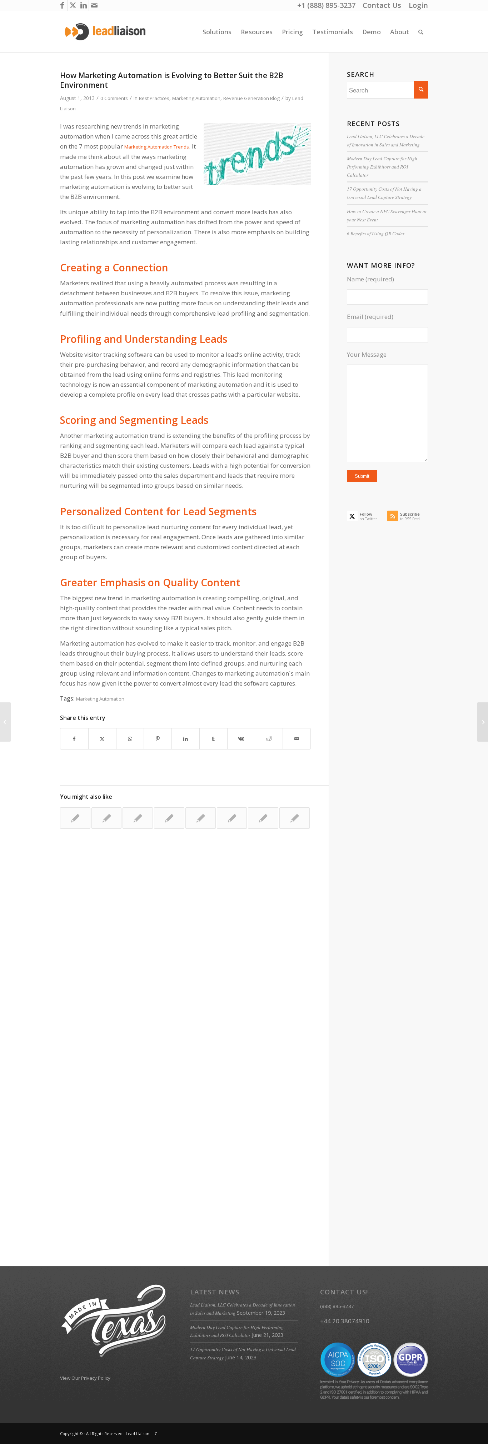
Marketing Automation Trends (156, 147)
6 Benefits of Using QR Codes (375, 233)
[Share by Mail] (296, 738)
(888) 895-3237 (337, 1306)
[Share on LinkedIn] (185, 738)
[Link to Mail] (94, 5)
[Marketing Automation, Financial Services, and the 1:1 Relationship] (263, 818)
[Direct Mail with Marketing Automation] (138, 818)
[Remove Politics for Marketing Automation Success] (75, 818)
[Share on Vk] (241, 738)
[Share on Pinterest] (157, 738)
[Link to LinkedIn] (83, 5)
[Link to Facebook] (62, 5)
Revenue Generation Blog (251, 98)
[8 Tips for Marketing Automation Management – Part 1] (200, 818)
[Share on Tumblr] (213, 738)
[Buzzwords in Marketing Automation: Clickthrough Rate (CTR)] (232, 818)
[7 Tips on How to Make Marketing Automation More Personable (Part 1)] (169, 818)
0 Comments (114, 98)
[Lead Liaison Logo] (105, 31)
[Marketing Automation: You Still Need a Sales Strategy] (106, 818)
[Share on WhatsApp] (130, 738)
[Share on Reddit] (269, 738)
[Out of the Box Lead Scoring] (5, 722)
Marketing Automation (196, 98)
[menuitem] (382, 6)
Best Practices (154, 98)
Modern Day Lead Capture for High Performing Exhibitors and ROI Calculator (382, 166)
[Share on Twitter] (102, 738)
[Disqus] (194, 950)
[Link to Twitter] (73, 5)
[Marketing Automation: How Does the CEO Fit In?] (294, 818)
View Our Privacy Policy (85, 1378)
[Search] (421, 31)
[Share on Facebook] (74, 738)
